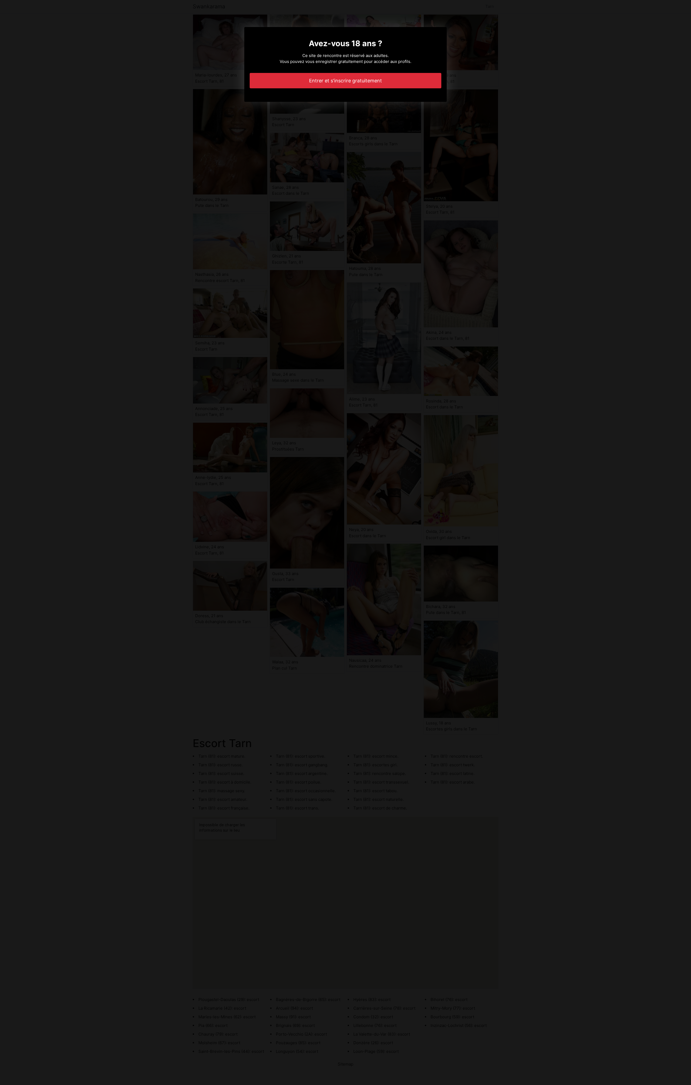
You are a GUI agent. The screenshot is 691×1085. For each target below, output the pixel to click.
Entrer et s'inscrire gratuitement (345, 80)
